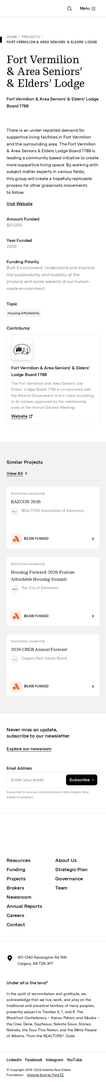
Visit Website (20, 203)
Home (12, 37)
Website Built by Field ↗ (45, 1075)
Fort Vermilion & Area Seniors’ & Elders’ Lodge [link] (52, 42)
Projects (31, 37)
